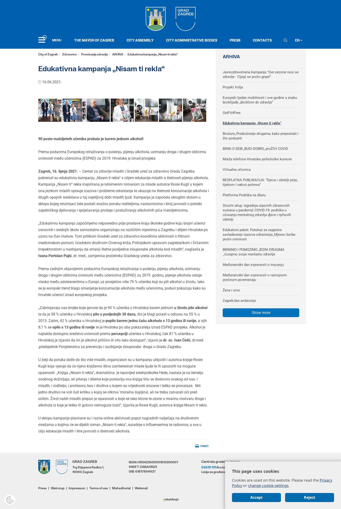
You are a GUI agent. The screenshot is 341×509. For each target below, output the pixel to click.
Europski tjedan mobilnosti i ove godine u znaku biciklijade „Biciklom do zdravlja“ (260, 100)
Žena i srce (231, 290)
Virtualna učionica (237, 170)
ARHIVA (117, 54)
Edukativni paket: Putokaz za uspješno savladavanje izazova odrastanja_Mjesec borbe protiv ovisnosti (259, 234)
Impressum (77, 488)
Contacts (262, 40)
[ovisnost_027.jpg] (98, 110)
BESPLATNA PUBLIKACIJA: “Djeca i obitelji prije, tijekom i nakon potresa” (260, 182)
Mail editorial (121, 488)
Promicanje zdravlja (94, 54)
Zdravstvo (69, 54)
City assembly (140, 40)
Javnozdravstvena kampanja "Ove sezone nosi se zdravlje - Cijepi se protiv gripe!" (261, 74)
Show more (261, 312)
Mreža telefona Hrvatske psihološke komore (257, 159)
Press (235, 40)
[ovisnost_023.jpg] (170, 110)
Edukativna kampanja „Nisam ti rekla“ (252, 123)
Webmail (141, 488)
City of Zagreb (48, 54)
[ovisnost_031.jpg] (49, 110)
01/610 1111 (208, 467)
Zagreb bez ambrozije (239, 301)
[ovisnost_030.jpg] (122, 110)
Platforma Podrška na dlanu (244, 195)
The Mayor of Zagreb (94, 40)
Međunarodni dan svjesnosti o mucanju (253, 265)
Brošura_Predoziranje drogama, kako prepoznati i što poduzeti (261, 136)
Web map (57, 488)
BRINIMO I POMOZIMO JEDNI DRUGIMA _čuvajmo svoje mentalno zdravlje (253, 252)
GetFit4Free (232, 113)
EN (297, 40)
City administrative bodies (191, 40)
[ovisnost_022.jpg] (194, 110)
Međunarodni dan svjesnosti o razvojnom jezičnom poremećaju (255, 277)
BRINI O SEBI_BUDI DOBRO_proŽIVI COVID (255, 149)
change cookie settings (268, 485)
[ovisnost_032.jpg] (74, 110)
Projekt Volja (233, 87)
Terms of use (98, 488)
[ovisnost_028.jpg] (146, 110)
